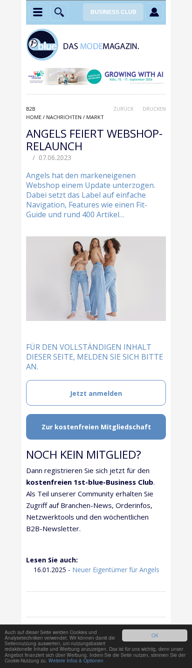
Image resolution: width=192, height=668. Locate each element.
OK (154, 635)
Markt (95, 117)
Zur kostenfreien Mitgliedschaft (96, 426)
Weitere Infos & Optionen (75, 660)
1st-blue (96, 44)
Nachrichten (64, 117)
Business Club (113, 12)
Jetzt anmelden (96, 393)
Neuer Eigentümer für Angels (115, 569)
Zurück (123, 109)
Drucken (154, 109)
